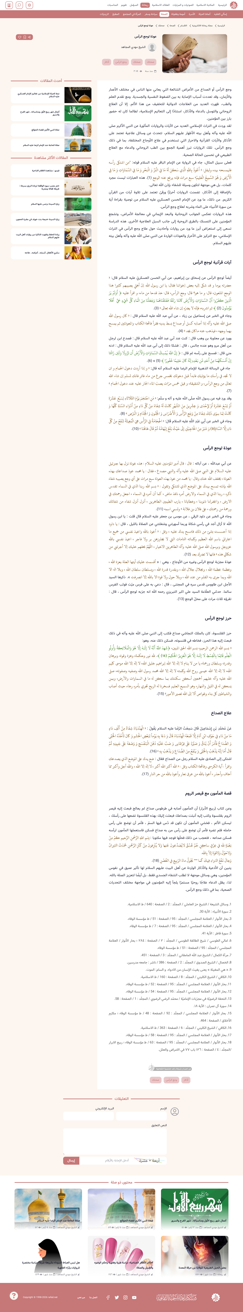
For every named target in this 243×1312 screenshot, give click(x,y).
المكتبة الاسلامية (205, 5)
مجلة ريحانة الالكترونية (202, 25)
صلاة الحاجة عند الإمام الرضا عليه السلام (41, 145)
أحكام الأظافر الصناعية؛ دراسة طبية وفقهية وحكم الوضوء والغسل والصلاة (123, 1265)
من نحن (81, 1297)
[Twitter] (117, 1297)
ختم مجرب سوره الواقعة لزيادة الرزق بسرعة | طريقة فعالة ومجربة (39, 187)
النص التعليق (159, 1125)
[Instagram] (125, 1297)
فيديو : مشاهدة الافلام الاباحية (45, 170)
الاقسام (183, 25)
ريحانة (145, 5)
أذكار (106, 62)
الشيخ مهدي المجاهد (133, 47)
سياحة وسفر (151, 14)
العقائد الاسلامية (161, 5)
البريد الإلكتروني (104, 1108)
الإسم (163, 1108)
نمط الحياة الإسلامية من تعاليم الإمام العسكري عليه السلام (38, 95)
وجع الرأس (121, 62)
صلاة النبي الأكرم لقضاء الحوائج (45, 130)
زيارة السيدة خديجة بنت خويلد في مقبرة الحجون (37, 219)
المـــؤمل (134, 5)
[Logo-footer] (176, 1297)
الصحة (164, 14)
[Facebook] (108, 1297)
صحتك (161, 25)
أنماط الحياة (204, 14)
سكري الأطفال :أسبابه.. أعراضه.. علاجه (42, 252)
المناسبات (112, 5)
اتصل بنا (93, 1297)
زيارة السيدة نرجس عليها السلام (45, 204)
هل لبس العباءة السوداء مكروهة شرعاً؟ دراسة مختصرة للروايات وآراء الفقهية (51, 1265)
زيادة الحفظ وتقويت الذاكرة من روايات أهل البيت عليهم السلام (37, 236)
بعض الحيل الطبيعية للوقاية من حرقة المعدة (202, 1268)
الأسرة (192, 14)
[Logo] (215, 1297)
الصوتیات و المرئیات (183, 5)
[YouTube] (134, 1297)
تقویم (124, 5)
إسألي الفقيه (220, 14)
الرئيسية (222, 5)
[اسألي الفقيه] (14, 1297)
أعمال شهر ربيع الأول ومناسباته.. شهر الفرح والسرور (39, 113)
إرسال (71, 1160)
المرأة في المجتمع (132, 14)
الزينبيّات (104, 14)
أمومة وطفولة (178, 14)
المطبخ (115, 14)
